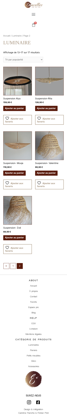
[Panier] (34, 25)
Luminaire (16, 36)
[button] (33, 14)
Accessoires (33, 366)
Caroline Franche (26, 413)
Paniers (33, 350)
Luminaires (33, 345)
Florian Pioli (43, 413)
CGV (33, 323)
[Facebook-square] (38, 402)
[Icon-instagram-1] (29, 402)
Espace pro (33, 307)
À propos (33, 291)
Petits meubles (33, 355)
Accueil (6, 36)
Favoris (33, 302)
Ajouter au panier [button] (14, 108)
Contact (33, 296)
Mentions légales (33, 334)
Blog (34, 312)
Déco (33, 361)
